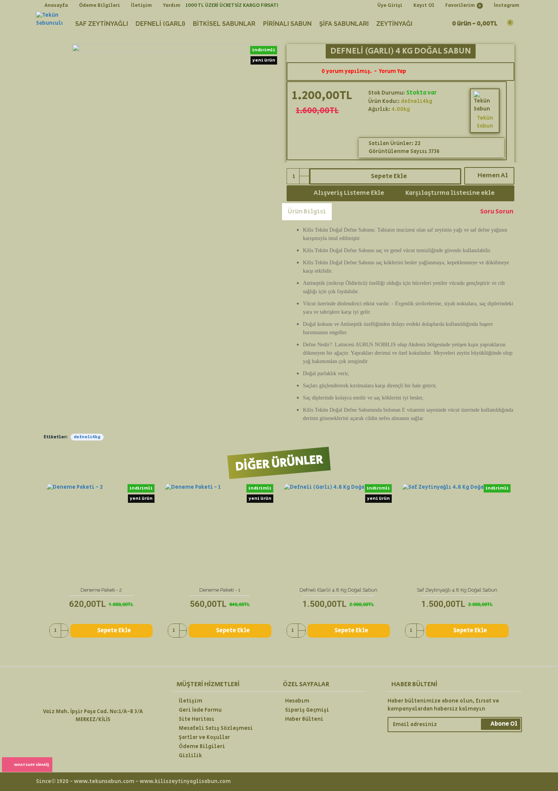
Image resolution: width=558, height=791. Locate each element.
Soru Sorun (496, 211)
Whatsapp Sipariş (31, 764)
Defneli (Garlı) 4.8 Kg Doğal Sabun (338, 590)
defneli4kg (87, 437)
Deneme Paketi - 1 (219, 590)
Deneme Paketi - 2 (101, 590)
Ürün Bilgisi (307, 211)
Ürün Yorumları (361, 211)
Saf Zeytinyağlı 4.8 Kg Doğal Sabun (457, 590)
